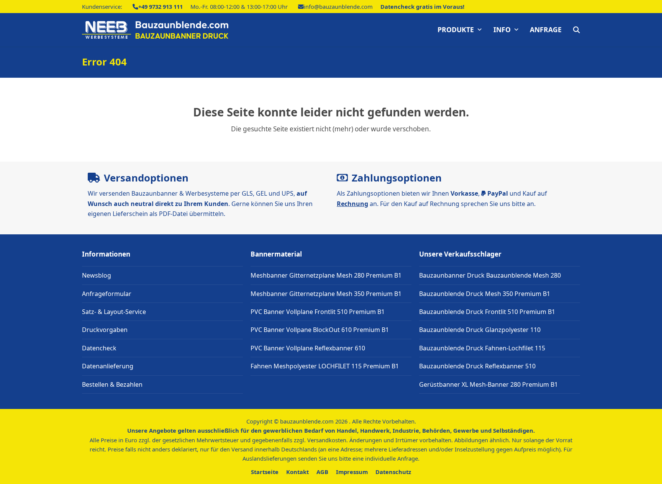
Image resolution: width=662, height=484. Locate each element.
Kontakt (297, 472)
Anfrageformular (106, 293)
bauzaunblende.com (307, 421)
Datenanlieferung (107, 366)
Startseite (265, 472)
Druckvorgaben (105, 329)
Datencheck (99, 348)
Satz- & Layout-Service (114, 311)
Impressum (352, 472)
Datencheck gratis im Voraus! (422, 6)
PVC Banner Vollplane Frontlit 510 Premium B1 (318, 311)
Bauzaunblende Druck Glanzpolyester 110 (480, 329)
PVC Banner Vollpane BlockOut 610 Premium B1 (320, 329)
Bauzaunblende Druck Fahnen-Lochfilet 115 (482, 348)
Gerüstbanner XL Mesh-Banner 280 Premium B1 (488, 384)
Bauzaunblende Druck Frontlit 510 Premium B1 (487, 311)
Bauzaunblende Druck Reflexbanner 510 (477, 366)
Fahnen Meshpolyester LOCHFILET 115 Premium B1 (325, 366)
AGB (322, 472)
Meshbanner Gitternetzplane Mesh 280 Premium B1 (326, 275)
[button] (576, 29)
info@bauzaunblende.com (338, 6)
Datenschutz (393, 472)
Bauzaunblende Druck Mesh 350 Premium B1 (484, 293)
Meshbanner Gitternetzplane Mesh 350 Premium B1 (326, 293)
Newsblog (96, 275)
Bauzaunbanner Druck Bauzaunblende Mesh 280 (490, 275)
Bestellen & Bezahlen (112, 384)
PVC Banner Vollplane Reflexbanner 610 (308, 348)
